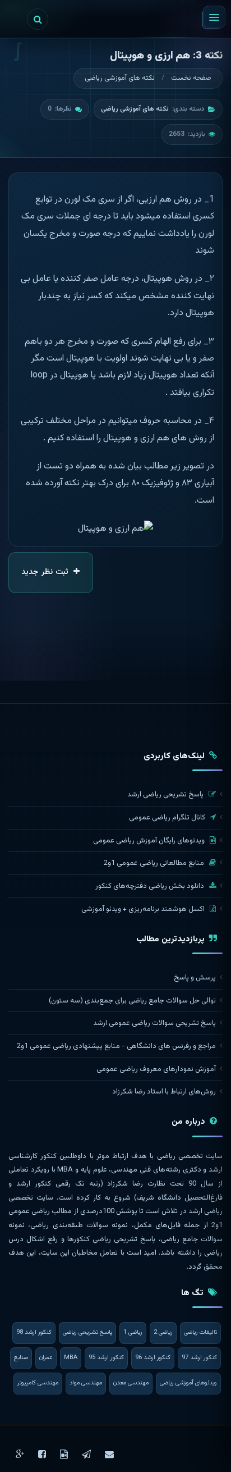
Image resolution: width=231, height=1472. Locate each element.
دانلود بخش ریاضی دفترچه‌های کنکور (150, 886)
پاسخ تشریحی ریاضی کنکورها (111, 1239)
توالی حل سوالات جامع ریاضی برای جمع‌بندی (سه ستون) (132, 1000)
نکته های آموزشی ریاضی (120, 78)
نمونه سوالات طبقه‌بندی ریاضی (79, 1225)
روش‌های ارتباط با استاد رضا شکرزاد (164, 1091)
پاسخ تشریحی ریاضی (87, 1332)
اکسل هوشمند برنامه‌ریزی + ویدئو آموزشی (143, 909)
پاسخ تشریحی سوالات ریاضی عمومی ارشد (154, 1023)
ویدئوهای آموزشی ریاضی (188, 1383)
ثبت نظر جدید (46, 572)
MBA (70, 1357)
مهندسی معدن (131, 1383)
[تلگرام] (86, 1454)
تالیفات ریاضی (200, 1332)
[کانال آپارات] (64, 1454)
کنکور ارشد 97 (199, 1357)
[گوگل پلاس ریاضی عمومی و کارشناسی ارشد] (20, 1454)
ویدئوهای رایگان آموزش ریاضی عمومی (149, 840)
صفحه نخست (191, 78)
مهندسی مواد (86, 1383)
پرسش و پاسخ (195, 977)
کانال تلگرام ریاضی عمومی (168, 817)
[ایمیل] (109, 1454)
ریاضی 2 (163, 1332)
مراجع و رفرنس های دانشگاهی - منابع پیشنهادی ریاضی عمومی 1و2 (116, 1046)
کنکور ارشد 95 (106, 1357)
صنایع (21, 1357)
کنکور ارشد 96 (152, 1357)
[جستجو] (37, 19)
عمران (46, 1357)
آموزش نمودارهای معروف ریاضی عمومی (156, 1069)
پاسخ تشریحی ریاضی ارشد (166, 794)
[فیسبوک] (42, 1454)
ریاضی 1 (132, 1332)
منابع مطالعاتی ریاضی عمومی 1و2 (155, 863)
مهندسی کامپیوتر (37, 1383)
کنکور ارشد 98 (34, 1332)
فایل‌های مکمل (157, 1225)
